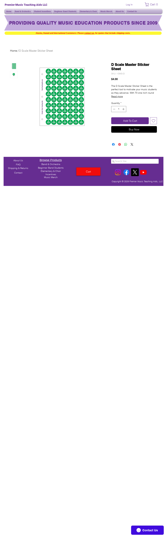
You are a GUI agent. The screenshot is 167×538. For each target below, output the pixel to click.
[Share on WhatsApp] (126, 144)
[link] (152, 4)
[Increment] (124, 109)
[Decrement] (114, 109)
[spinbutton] (119, 109)
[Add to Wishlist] (153, 120)
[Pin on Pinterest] (119, 144)
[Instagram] (118, 172)
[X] (135, 172)
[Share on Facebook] (113, 144)
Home (13, 50)
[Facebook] (126, 172)
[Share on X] (132, 144)
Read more (117, 96)
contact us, (89, 33)
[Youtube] (143, 172)
